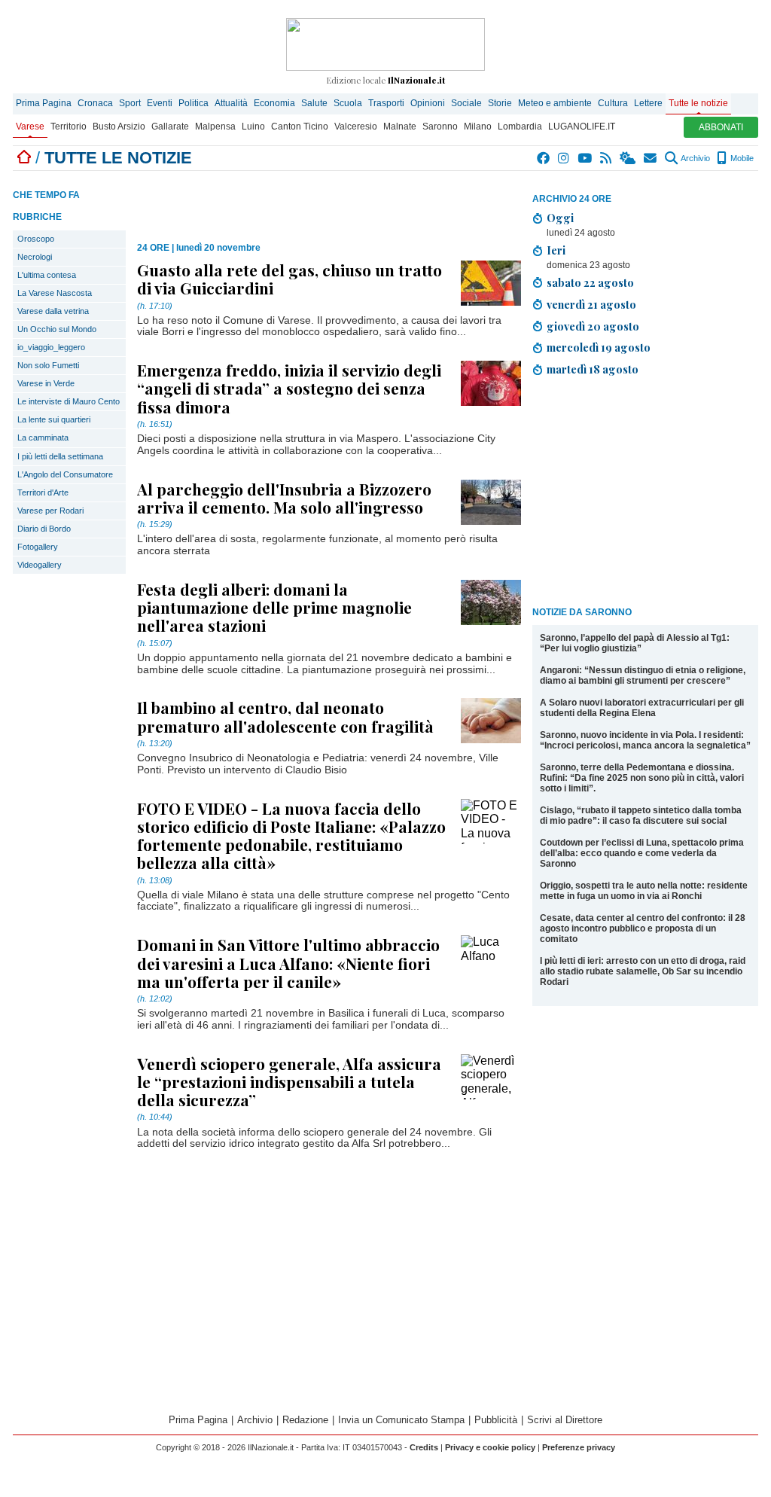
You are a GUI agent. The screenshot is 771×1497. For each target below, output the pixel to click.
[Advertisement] (645, 494)
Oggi (560, 217)
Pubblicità (495, 1419)
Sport (130, 103)
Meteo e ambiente (555, 103)
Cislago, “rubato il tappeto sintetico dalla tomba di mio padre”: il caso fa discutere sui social (641, 815)
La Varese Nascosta (54, 292)
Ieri (556, 250)
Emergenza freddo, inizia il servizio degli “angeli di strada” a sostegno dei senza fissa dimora (289, 387)
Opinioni (427, 103)
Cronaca (95, 103)
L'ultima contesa (46, 274)
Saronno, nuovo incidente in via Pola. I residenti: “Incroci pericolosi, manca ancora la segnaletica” (645, 740)
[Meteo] (628, 158)
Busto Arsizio (119, 126)
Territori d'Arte (43, 492)
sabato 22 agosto (590, 282)
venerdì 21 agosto (591, 304)
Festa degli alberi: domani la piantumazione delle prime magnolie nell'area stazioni (274, 607)
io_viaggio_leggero (51, 347)
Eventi (159, 103)
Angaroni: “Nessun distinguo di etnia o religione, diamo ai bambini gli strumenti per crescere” (642, 675)
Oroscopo (35, 238)
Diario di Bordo (44, 528)
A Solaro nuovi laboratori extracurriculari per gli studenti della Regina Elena (642, 707)
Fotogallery (37, 546)
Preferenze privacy (578, 1447)
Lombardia (520, 126)
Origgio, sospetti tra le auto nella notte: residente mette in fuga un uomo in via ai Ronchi (644, 890)
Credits (424, 1447)
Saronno (440, 126)
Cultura (613, 103)
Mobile (741, 158)
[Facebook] (544, 158)
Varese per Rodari (50, 510)
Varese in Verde (46, 383)
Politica (193, 103)
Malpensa (215, 126)
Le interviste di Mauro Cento (68, 401)
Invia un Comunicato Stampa (401, 1419)
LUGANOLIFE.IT (581, 126)
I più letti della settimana (60, 456)
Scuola (348, 103)
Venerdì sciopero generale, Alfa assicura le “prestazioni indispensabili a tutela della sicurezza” (289, 1081)
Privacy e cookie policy (490, 1447)
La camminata (43, 437)
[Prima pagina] (24, 157)
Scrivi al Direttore (564, 1419)
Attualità (231, 103)
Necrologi (34, 256)
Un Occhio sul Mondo (56, 329)
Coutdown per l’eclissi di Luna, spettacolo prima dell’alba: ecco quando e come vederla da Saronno (642, 853)
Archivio (694, 158)
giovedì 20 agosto (593, 326)
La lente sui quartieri (53, 419)
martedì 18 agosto (592, 369)
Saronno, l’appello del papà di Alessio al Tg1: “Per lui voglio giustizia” (635, 643)
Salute (314, 103)
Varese (30, 126)
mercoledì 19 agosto (599, 347)
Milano (478, 126)
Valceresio (355, 126)
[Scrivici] (651, 158)
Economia (274, 103)
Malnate (399, 126)
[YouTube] (585, 158)
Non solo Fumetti (48, 365)
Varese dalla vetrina (53, 311)
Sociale (466, 103)
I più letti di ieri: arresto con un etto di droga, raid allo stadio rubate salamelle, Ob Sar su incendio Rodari (642, 971)
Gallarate (170, 126)
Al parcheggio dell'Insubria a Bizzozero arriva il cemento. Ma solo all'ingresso (284, 497)
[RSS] (606, 158)
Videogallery (39, 564)
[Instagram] (564, 158)
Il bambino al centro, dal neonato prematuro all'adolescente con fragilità (285, 716)
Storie (500, 103)
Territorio (68, 126)
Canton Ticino (299, 126)
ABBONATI (721, 127)
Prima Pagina (44, 103)
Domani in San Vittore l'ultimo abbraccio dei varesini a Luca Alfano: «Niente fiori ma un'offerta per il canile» (288, 962)
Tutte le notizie (698, 103)
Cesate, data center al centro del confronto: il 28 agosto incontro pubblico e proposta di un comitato (642, 928)
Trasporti (386, 103)
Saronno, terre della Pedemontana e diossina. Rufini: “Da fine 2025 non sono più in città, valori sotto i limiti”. (642, 778)
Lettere (648, 103)
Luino (253, 126)
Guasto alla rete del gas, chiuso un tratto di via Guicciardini (289, 278)
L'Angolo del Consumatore (65, 474)
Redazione (305, 1419)
